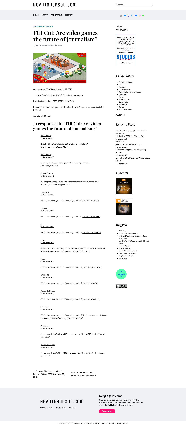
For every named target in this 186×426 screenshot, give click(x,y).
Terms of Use (109, 423)
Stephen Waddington (126, 256)
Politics (121, 97)
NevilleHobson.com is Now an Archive (131, 131)
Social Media (123, 102)
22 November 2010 (47, 138)
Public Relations (124, 100)
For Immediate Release (43, 26)
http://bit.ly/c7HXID (90, 200)
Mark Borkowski (124, 246)
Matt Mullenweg (124, 248)
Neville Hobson (46, 136)
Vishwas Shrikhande (48, 291)
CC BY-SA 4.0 (99, 423)
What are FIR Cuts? (42, 116)
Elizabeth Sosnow (47, 173)
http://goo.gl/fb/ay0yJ (91, 232)
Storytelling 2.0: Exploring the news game (67, 95)
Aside (121, 85)
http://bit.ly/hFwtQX (81, 251)
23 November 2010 (47, 309)
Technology (123, 105)
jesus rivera (44, 307)
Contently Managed (48, 345)
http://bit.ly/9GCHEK (91, 216)
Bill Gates (122, 231)
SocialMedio (45, 192)
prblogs (43, 240)
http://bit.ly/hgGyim (90, 283)
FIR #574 (49, 89)
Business (122, 87)
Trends (121, 107)
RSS (127, 423)
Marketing (122, 94)
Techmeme (123, 258)
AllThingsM (45, 275)
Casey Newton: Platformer (128, 233)
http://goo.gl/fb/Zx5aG (50, 166)
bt (41, 224)
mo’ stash (44, 208)
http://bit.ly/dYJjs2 (75, 318)
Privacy (117, 423)
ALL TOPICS (120, 115)
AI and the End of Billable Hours (129, 144)
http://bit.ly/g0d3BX (59, 334)
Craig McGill (45, 326)
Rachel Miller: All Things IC (128, 251)
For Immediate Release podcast (130, 92)
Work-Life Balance (125, 109)
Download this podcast (42, 101)
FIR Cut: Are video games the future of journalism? (65, 35)
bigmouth (44, 259)
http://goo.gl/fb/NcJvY (91, 267)
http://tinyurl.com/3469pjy (52, 147)
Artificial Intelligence (126, 82)
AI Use (123, 423)
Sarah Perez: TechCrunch (128, 253)
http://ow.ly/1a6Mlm (90, 299)
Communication (124, 90)
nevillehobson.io (124, 402)
